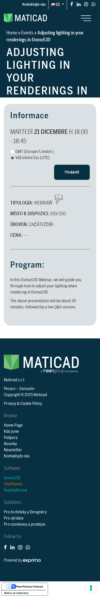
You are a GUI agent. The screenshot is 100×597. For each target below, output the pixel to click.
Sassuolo (26, 389)
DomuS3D (12, 478)
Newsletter (13, 450)
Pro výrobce (14, 518)
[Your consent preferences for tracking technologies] (91, 588)
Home (11, 33)
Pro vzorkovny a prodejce (24, 524)
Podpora (11, 438)
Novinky (10, 444)
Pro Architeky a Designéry (25, 512)
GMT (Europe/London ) (34, 151)
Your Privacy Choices (29, 586)
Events (27, 33)
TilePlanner (13, 484)
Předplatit (72, 172)
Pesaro (9, 389)
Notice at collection (16, 592)
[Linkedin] (78, 4)
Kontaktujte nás (34, 4)
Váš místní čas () (32, 158)
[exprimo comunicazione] (32, 560)
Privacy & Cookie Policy (23, 403)
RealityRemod (15, 490)
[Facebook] (71, 4)
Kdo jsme (11, 431)
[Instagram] (86, 4)
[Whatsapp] (93, 4)
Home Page (13, 425)
